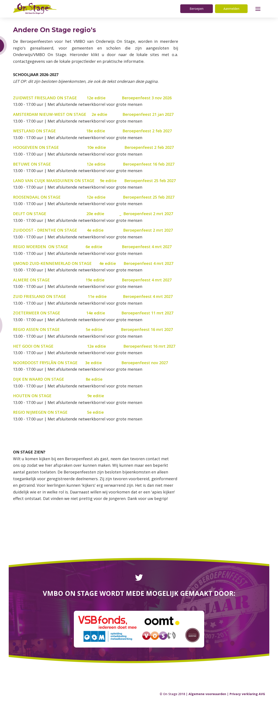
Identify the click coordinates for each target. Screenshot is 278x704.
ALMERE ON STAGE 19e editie (66, 279)
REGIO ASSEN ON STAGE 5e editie (66, 329)
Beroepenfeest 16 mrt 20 (145, 329)
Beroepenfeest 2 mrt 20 (146, 213)
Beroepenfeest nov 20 (142, 362)
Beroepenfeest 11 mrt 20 (145, 312)
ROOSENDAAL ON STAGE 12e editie (59, 197)
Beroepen (197, 9)
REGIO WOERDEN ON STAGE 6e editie (67, 246)
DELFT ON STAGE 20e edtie (58, 213)
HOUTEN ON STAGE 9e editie (67, 395)
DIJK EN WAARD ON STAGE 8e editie (66, 379)
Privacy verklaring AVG (247, 694)
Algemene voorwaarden (207, 694)
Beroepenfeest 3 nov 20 (144, 97)
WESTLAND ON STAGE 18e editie (67, 130)
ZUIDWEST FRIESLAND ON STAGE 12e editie (67, 97)
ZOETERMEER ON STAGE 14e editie (67, 312)
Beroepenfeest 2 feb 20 (144, 130)
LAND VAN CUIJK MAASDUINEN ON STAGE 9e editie (68, 180)
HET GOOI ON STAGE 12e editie (68, 346)
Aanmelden (231, 9)
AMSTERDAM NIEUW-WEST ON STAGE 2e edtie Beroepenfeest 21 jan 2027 (93, 114)
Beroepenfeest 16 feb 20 (146, 164)
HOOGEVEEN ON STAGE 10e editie (68, 147)
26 (169, 97)
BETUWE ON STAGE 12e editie (68, 164)
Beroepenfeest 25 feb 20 (147, 180)
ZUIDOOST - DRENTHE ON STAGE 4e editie (68, 230)
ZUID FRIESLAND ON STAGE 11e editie (68, 296)
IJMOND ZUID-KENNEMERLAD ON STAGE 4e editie (68, 263)
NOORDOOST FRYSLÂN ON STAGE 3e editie (66, 362)
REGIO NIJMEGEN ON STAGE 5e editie (67, 412)
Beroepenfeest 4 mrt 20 (144, 246)
